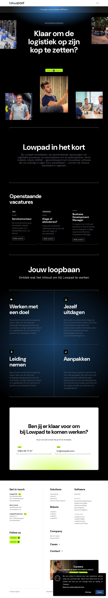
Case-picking (54, 494)
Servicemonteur (22, 218)
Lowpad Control (79, 517)
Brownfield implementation (83, 501)
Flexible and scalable (80, 503)
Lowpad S (53, 512)
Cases (53, 544)
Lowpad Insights (79, 519)
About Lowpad (54, 536)
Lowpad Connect (79, 521)
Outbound (53, 498)
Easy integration (79, 508)
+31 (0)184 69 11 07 (15, 509)
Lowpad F (53, 514)
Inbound (53, 496)
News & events (54, 538)
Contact (55, 551)
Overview (77, 494)
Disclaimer (49, 592)
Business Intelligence (80, 510)
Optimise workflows (80, 505)
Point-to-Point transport (57, 501)
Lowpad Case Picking (80, 523)
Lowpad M (53, 518)
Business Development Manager (80, 217)
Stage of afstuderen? (49, 220)
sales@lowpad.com (15, 507)
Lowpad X (53, 516)
